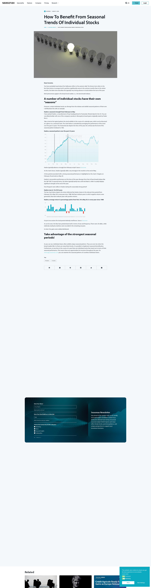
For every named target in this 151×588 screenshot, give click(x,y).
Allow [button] (128, 582)
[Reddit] (91, 268)
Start (136, 3)
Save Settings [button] (141, 582)
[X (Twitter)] (60, 268)
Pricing (46, 3)
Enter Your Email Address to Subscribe (44, 414)
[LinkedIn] (81, 268)
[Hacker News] (101, 268)
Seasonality (20, 3)
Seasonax (83, 167)
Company (38, 3)
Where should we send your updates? (41, 420)
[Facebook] (49, 268)
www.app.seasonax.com (51, 252)
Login (145, 3)
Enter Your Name (38, 404)
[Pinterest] (70, 268)
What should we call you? (39, 410)
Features (29, 3)
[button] (123, 576)
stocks (54, 260)
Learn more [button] (125, 574)
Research (54, 3)
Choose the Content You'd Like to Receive (45, 424)
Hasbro (47, 260)
